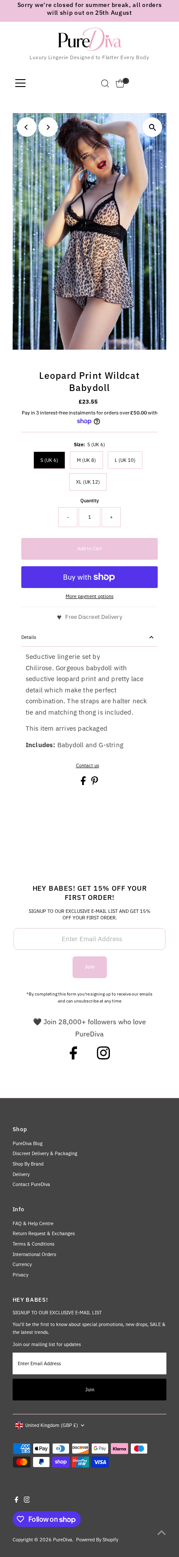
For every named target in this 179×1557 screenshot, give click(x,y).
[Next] (48, 127)
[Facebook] (73, 1056)
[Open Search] (105, 83)
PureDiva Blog (28, 1143)
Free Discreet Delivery (93, 617)
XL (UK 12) (88, 482)
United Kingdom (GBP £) (51, 1425)
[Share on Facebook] (84, 783)
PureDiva (62, 1540)
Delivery (21, 1174)
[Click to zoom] (152, 127)
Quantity (89, 501)
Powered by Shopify (97, 1540)
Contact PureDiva (31, 1184)
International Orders (34, 1254)
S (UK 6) (49, 460)
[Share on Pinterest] (94, 783)
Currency (22, 1264)
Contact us (87, 765)
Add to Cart (89, 548)
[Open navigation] (20, 83)
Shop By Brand (28, 1164)
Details (28, 637)
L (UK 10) (125, 460)
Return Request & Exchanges (44, 1233)
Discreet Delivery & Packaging (45, 1153)
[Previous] (26, 127)
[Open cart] (120, 83)
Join (90, 967)
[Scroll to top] (161, 1533)
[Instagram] (103, 1056)
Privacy (20, 1275)
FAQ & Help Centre (33, 1223)
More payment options (89, 596)
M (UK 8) (86, 460)
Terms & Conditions (33, 1244)
